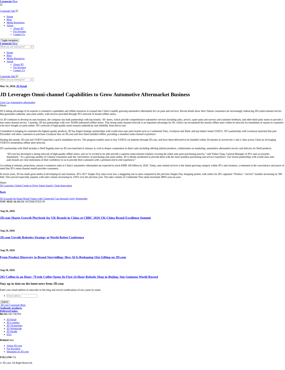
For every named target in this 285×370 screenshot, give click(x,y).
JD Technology (15, 325)
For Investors (13, 348)
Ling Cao (5, 102)
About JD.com (14, 345)
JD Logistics (13, 322)
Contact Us (19, 34)
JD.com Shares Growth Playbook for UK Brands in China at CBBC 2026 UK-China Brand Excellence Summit (75, 217)
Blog (9, 19)
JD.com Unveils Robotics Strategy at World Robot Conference (42, 237)
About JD (18, 28)
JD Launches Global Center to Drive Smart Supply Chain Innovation (36, 185)
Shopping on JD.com (18, 351)
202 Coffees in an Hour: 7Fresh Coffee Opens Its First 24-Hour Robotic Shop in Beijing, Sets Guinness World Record (79, 277)
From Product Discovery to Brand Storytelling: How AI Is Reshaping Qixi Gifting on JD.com (63, 257)
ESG (9, 334)
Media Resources (16, 22)
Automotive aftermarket (22, 102)
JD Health (12, 331)
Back (3, 192)
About (10, 25)
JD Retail (21, 86)
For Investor (19, 31)
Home (10, 16)
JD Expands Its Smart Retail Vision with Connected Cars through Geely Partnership (43, 198)
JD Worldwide (14, 328)
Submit (4, 302)
